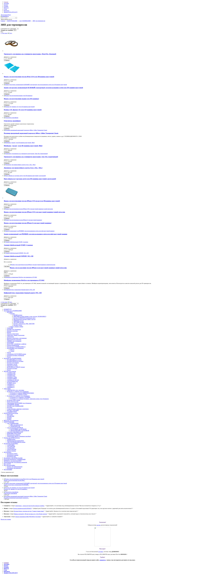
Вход (9, 14)
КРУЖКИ (9, 312)
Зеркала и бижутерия (13, 333)
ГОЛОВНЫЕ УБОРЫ (13, 404)
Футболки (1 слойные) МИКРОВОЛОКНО (22, 393)
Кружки (12, 313)
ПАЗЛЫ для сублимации (14, 329)
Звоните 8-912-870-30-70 (10, 12)
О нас (5, 9)
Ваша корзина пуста (6, 19)
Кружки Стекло (17, 325)
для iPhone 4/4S (11, 372)
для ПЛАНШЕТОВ (12, 381)
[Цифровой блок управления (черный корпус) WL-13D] (19, 289)
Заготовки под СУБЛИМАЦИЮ (13, 310)
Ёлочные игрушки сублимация (15, 355)
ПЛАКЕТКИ (10, 416)
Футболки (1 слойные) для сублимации (18, 391)
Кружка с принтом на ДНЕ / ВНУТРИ (23, 323)
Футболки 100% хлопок (13, 400)
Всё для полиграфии (9, 465)
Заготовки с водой (12, 364)
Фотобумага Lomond (12, 455)
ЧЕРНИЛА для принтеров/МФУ (13, 461)
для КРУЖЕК (10, 445)
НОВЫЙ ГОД (8, 309)
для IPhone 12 (10, 385)
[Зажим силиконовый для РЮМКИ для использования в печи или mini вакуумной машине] (29, 231)
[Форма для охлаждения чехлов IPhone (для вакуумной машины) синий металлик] (32, 264)
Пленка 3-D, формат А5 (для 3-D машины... (16, 489)
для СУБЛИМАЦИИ (25, 21)
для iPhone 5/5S (11, 374)
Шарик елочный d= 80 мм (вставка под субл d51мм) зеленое (30, 514)
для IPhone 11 (10, 384)
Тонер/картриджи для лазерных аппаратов (15, 462)
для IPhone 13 (10, 387)
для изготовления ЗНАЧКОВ (15, 427)
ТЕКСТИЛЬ (7, 388)
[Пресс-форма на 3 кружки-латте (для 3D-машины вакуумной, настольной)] (25, 175)
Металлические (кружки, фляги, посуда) (24, 319)
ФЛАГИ (9, 417)
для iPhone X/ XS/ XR (13, 380)
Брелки (9, 332)
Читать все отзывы (6, 519)
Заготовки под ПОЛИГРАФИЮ (12, 358)
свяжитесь (103, 560)
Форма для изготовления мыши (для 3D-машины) (21, 99)
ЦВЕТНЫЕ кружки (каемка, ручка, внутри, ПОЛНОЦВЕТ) (29, 316)
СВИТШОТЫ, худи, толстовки (15, 390)
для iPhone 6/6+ (11, 375)
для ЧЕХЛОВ (10, 448)
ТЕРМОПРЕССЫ (15, 426)
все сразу (5, 33)
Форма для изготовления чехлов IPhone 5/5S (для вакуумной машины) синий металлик (34, 212)
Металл (12, 349)
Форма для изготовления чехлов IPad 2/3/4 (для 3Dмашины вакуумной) (29, 77)
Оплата (6, 5)
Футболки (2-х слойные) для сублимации (18, 396)
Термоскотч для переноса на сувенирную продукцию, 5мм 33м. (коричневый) (31, 157)
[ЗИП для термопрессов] (5, 16)
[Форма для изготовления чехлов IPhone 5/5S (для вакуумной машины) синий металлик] (28, 209)
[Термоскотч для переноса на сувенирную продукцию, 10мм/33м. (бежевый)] (12, 51)
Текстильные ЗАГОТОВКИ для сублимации (19, 403)
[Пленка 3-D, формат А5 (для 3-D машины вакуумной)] (19, 106)
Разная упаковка (11, 450)
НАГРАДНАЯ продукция (11, 413)
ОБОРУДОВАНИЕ (12, 21)
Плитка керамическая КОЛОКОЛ (22, 508)
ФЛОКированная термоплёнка (15, 440)
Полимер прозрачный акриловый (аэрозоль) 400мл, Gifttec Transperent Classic (31, 133)
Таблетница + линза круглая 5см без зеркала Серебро (29, 505)
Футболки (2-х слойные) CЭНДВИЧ (20, 397)
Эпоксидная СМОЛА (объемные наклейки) (19, 436)
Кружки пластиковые (13, 362)
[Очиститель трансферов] (11, 117)
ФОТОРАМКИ (8, 469)
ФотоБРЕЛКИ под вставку (14, 359)
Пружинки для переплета (14, 468)
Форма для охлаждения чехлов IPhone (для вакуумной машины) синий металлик (38, 268)
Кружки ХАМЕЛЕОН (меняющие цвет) (24, 318)
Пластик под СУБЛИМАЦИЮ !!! (16, 346)
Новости (6, 7)
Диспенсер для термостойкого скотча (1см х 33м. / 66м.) (23, 168)
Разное (9, 357)
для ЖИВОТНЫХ (12, 411)
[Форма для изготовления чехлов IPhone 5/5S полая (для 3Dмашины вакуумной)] (12, 198)
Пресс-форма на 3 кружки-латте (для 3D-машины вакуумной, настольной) (30, 179)
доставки (100, 551)
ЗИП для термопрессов (39, 21)
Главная (6, 2)
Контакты (6, 10)
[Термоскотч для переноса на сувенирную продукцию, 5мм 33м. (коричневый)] (26, 153)
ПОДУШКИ (10, 342)
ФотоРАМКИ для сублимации (15, 348)
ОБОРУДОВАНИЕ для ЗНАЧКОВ (19, 430)
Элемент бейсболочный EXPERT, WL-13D (18, 256)
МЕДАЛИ (10, 414)
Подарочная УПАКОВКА (11, 443)
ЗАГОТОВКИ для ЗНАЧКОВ (18, 429)
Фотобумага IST (11, 456)
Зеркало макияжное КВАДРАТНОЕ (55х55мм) (28, 516)
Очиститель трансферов (12, 121)
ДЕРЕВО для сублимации (14, 341)
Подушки (9, 407)
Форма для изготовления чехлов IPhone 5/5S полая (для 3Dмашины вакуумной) (32, 201)
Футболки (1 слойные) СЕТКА (18, 394)
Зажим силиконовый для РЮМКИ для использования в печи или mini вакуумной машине (35, 234)
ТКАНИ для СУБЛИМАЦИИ (15, 406)
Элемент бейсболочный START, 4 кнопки (18, 245)
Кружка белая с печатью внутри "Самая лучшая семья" (29, 511)
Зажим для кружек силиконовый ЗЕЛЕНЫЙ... (16, 484)
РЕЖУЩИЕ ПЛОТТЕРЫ (14, 433)
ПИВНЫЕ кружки (18, 320)
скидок (98, 525)
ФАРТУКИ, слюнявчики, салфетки (16, 344)
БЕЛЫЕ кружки (17, 315)
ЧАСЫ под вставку (12, 365)
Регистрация (4, 14)
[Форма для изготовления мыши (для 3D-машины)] (18, 95)
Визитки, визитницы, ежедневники (17, 338)
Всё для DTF (7, 463)
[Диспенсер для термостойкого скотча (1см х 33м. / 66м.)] (20, 164)
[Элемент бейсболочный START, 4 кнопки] (16, 242)
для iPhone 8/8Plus (12, 378)
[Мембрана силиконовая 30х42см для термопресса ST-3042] (20, 277)
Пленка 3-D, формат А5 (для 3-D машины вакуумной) (23, 110)
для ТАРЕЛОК (11, 446)
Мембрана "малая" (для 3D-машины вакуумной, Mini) (23, 146)
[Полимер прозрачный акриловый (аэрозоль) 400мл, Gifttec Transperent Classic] (25, 130)
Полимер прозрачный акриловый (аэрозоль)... (16, 497)
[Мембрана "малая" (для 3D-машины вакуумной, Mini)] (19, 142)
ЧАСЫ (9, 352)
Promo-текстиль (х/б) (12, 401)
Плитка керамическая (13, 345)
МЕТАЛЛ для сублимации (11, 420)
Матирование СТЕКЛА (13, 435)
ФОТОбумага (7, 452)
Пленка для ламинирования (14, 466)
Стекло (12, 351)
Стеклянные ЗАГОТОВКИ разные (16, 354)
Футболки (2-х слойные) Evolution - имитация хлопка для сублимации (29, 398)
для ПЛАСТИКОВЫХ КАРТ (15, 432)
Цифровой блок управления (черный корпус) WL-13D (23, 293)
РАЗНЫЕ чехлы (11, 383)
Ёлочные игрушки (12, 368)
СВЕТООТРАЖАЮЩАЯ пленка (16, 442)
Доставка (6, 3)
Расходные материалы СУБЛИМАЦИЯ (14, 459)
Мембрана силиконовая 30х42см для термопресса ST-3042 (24, 280)
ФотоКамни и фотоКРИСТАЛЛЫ (13, 458)
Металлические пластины (14, 339)
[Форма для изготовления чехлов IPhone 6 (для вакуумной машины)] (23, 220)
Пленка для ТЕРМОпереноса (12, 437)
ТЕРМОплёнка (11, 439)
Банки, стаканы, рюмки (16, 326)
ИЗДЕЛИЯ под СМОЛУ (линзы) (16, 367)
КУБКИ (9, 419)
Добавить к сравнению (10, 57)
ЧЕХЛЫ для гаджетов (10, 371)
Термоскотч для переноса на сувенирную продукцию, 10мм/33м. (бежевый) (30, 54)
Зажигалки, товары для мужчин (15, 335)
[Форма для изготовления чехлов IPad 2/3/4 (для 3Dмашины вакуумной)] (12, 73)
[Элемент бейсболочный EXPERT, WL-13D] (16, 253)
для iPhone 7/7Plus (12, 377)
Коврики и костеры (12, 331)
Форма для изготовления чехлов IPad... (14, 480)
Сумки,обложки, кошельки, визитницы (18, 409)
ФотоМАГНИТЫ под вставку (15, 361)
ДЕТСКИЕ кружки (18, 322)
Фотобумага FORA (12, 453)
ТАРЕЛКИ (10, 328)
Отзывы (6, 6)
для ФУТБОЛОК (11, 449)
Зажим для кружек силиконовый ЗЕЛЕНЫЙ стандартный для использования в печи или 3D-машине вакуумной (43, 87)
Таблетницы (10, 336)
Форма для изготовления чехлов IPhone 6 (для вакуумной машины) (27, 223)
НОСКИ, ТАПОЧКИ (13, 410)
